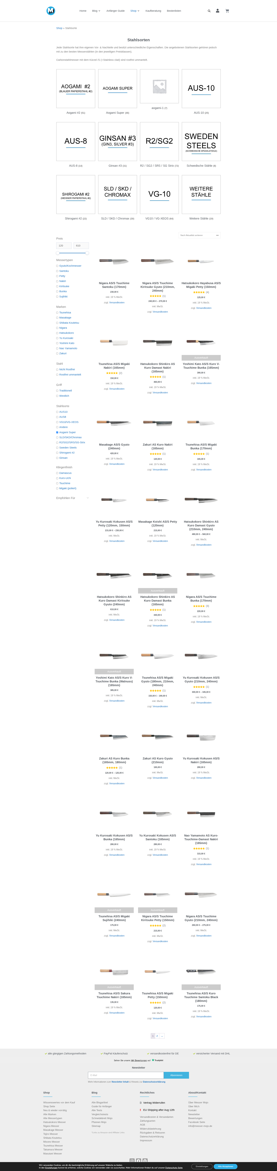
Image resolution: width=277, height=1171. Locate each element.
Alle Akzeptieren (225, 1166)
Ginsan (63, 457)
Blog (94, 1092)
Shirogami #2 (67, 452)
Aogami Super (67, 432)
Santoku (64, 271)
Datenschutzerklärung (154, 1082)
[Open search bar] (209, 11)
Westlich (64, 395)
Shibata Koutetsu (69, 322)
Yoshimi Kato (66, 343)
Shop (59, 28)
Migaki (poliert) (67, 488)
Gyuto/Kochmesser (70, 265)
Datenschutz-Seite (174, 1167)
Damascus (65, 473)
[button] (96, 11)
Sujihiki (63, 296)
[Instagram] (132, 1160)
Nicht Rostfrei (67, 369)
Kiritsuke (64, 286)
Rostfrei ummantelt (70, 374)
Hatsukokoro (66, 332)
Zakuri (63, 353)
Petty (62, 276)
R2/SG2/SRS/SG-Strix (72, 442)
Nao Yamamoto (68, 348)
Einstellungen (51, 1168)
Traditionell (65, 390)
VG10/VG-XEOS (68, 422)
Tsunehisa (65, 312)
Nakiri (62, 281)
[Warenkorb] (227, 11)
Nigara (63, 327)
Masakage (65, 317)
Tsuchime (64, 483)
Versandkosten (117, 302)
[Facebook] (138, 1160)
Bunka (63, 291)
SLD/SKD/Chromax (70, 437)
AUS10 (63, 411)
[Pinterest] (145, 1160)
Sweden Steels (68, 447)
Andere (63, 427)
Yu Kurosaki (66, 338)
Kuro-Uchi (65, 478)
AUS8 (62, 416)
